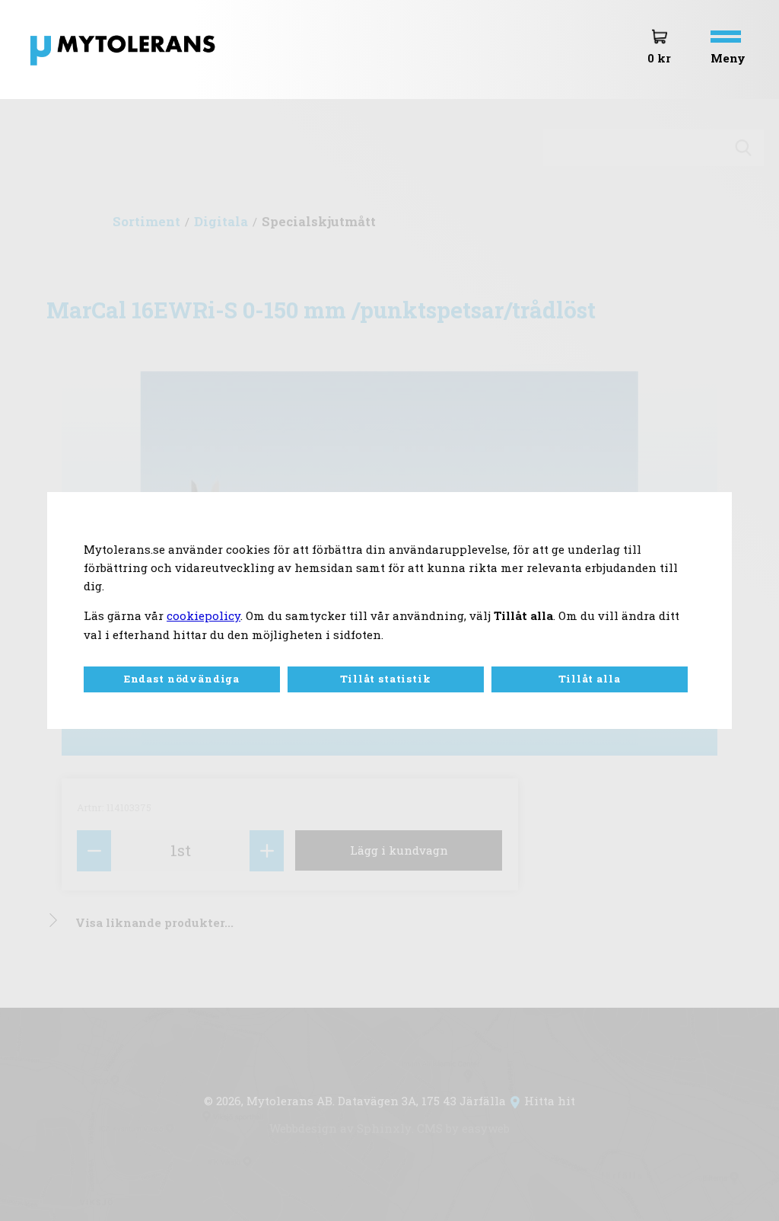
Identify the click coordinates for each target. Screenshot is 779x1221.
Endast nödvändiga (182, 679)
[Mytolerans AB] (145, 66)
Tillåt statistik (385, 679)
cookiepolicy (203, 615)
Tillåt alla (589, 679)
